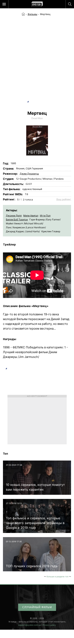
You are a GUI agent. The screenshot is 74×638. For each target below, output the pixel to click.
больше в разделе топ (57, 576)
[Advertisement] (37, 55)
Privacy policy (49, 625)
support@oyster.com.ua (29, 625)
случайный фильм (37, 607)
